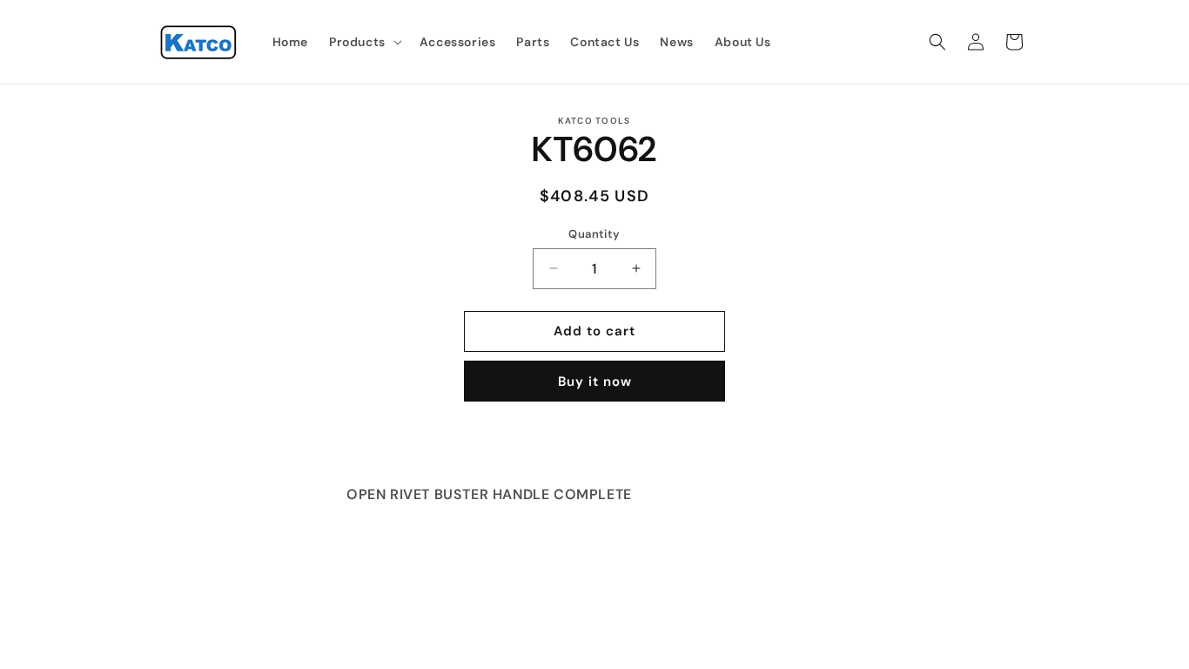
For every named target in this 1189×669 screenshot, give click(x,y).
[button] (364, 42)
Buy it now (595, 381)
